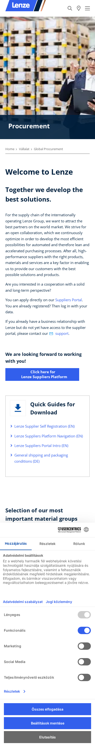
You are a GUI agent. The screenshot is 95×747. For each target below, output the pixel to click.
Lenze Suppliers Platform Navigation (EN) (48, 436)
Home (9, 149)
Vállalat (24, 149)
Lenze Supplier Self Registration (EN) (44, 426)
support (61, 333)
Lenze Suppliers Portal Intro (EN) (41, 445)
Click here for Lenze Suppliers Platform (42, 374)
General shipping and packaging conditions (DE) (41, 458)
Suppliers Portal (68, 299)
